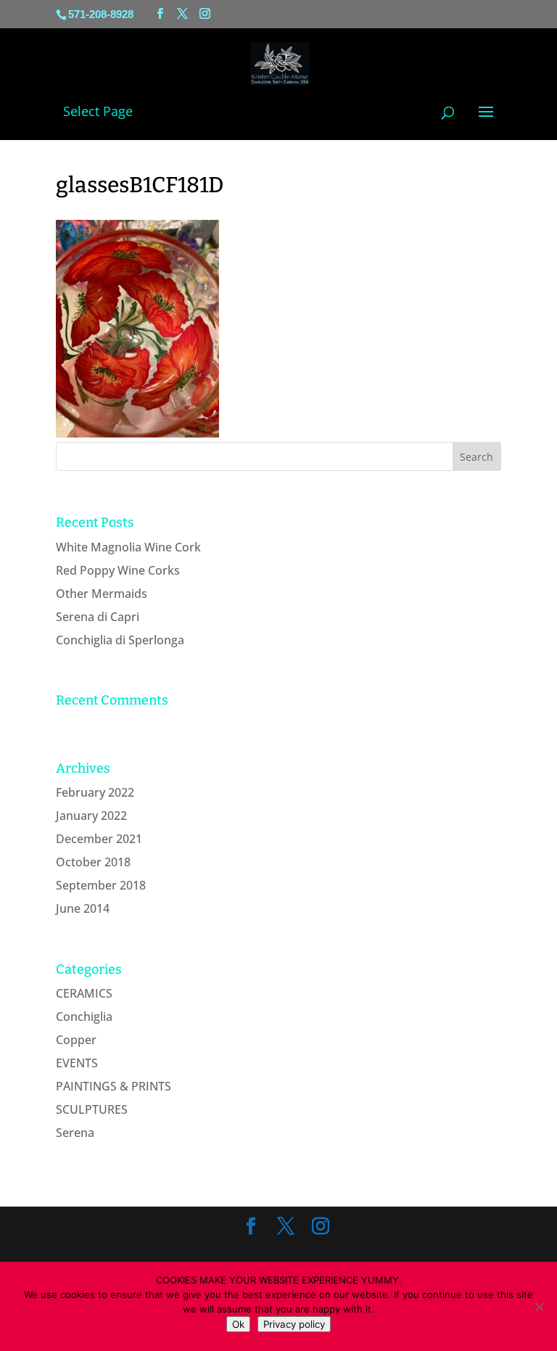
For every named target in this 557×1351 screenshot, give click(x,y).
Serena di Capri (97, 617)
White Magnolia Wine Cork (128, 547)
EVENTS (77, 1063)
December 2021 (99, 839)
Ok (238, 1324)
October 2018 (93, 862)
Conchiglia (84, 1016)
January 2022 (91, 816)
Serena (75, 1133)
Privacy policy (294, 1324)
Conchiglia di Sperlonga (120, 640)
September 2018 (101, 885)
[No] (539, 1306)
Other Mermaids (101, 593)
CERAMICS (84, 993)
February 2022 (95, 792)
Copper (76, 1040)
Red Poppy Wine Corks (118, 570)
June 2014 (83, 908)
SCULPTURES (92, 1109)
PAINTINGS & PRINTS (113, 1086)
